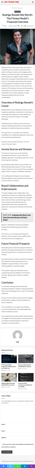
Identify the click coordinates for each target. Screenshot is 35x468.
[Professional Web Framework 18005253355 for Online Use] (9, 359)
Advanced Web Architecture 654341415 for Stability (25, 385)
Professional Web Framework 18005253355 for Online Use (8, 366)
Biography (20, 8)
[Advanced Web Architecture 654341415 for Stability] (26, 377)
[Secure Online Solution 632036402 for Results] (26, 359)
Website (3, 437)
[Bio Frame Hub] (11, 2)
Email (3, 431)
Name (3, 424)
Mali (5, 26)
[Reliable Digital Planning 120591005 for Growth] (9, 377)
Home (15, 8)
